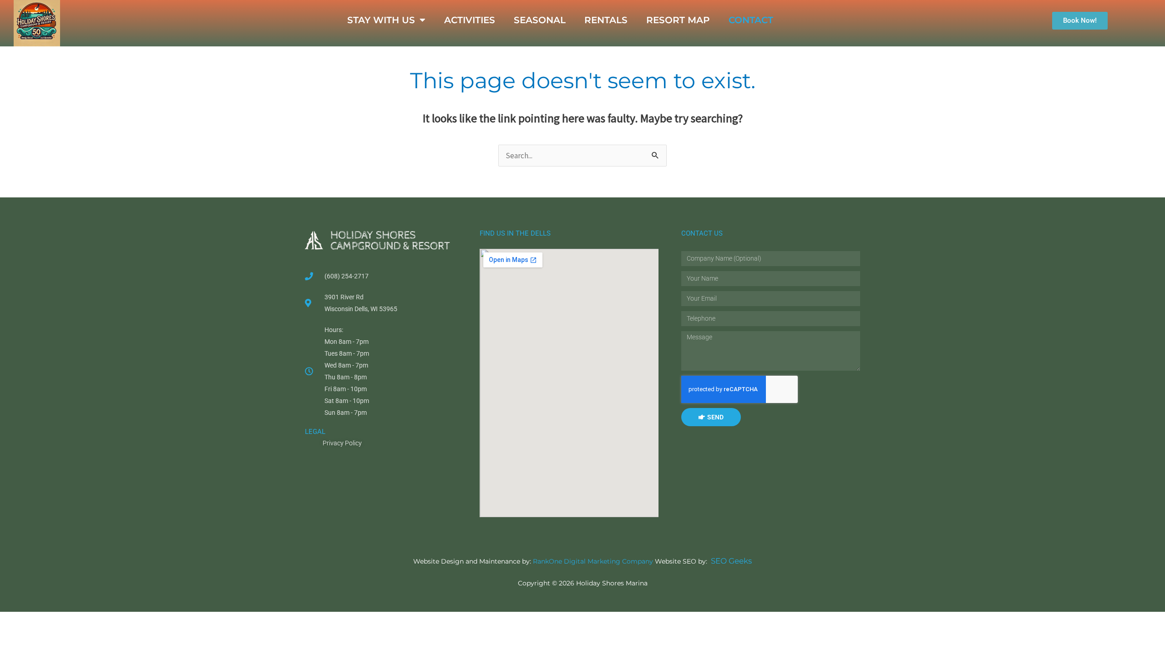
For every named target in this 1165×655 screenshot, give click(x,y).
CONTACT (751, 20)
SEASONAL (540, 20)
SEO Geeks (731, 560)
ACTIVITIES (469, 20)
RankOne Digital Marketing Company (593, 561)
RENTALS (606, 20)
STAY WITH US (381, 20)
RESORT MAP (678, 20)
